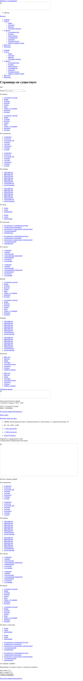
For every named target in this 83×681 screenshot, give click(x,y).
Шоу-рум (7, 45)
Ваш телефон (5, 673)
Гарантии (11, 39)
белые (6, 208)
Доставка (11, 25)
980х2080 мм (8, 180)
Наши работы (13, 36)
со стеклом (8, 259)
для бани (7, 142)
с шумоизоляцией (10, 231)
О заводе (7, 30)
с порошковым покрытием (13, 256)
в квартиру (8, 137)
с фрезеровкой (9, 257)
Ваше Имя (3, 670)
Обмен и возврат (10, 370)
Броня (6, 99)
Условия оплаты (13, 41)
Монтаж (11, 27)
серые (6, 210)
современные (8, 233)
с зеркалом (7, 250)
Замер (10, 23)
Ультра (6, 105)
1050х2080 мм (9, 183)
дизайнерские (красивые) (13, 227)
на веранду (8, 146)
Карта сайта (4, 415)
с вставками (8, 261)
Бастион (7, 103)
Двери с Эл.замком (10, 108)
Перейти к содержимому (8, 1)
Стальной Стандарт (11, 98)
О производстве (13, 32)
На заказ (7, 112)
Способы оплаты (10, 364)
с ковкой (7, 252)
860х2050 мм (8, 174)
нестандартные (9, 185)
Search (2, 90)
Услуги (6, 21)
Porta (5, 107)
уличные (7, 148)
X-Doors (7, 101)
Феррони (7, 110)
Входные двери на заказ (8, 418)
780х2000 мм (8, 172)
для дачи (7, 144)
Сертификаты (13, 38)
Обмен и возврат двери (16, 43)
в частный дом (9, 140)
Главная (7, 19)
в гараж (6, 149)
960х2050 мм (8, 178)
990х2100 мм (8, 181)
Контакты (7, 47)
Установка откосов (14, 28)
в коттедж (7, 139)
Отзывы (11, 34)
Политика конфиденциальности (11, 411)
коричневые (8, 212)
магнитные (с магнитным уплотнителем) (18, 229)
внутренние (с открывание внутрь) (16, 225)
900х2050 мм (8, 176)
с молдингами (9, 254)
